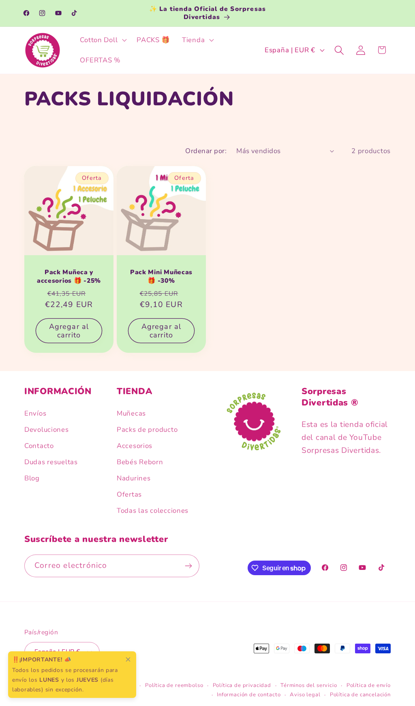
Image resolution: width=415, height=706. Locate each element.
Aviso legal (305, 694)
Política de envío (369, 685)
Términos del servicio (308, 685)
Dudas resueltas (51, 462)
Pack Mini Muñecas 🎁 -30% (161, 276)
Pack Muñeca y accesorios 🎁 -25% (69, 276)
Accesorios (134, 445)
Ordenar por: (206, 151)
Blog (32, 478)
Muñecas (131, 413)
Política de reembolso (174, 685)
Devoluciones (46, 429)
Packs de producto (147, 429)
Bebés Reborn (140, 462)
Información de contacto (248, 694)
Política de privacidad (242, 685)
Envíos (35, 413)
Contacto (39, 445)
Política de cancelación (360, 694)
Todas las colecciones (152, 510)
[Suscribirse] (188, 566)
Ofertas (129, 494)
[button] (102, 40)
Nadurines (133, 478)
